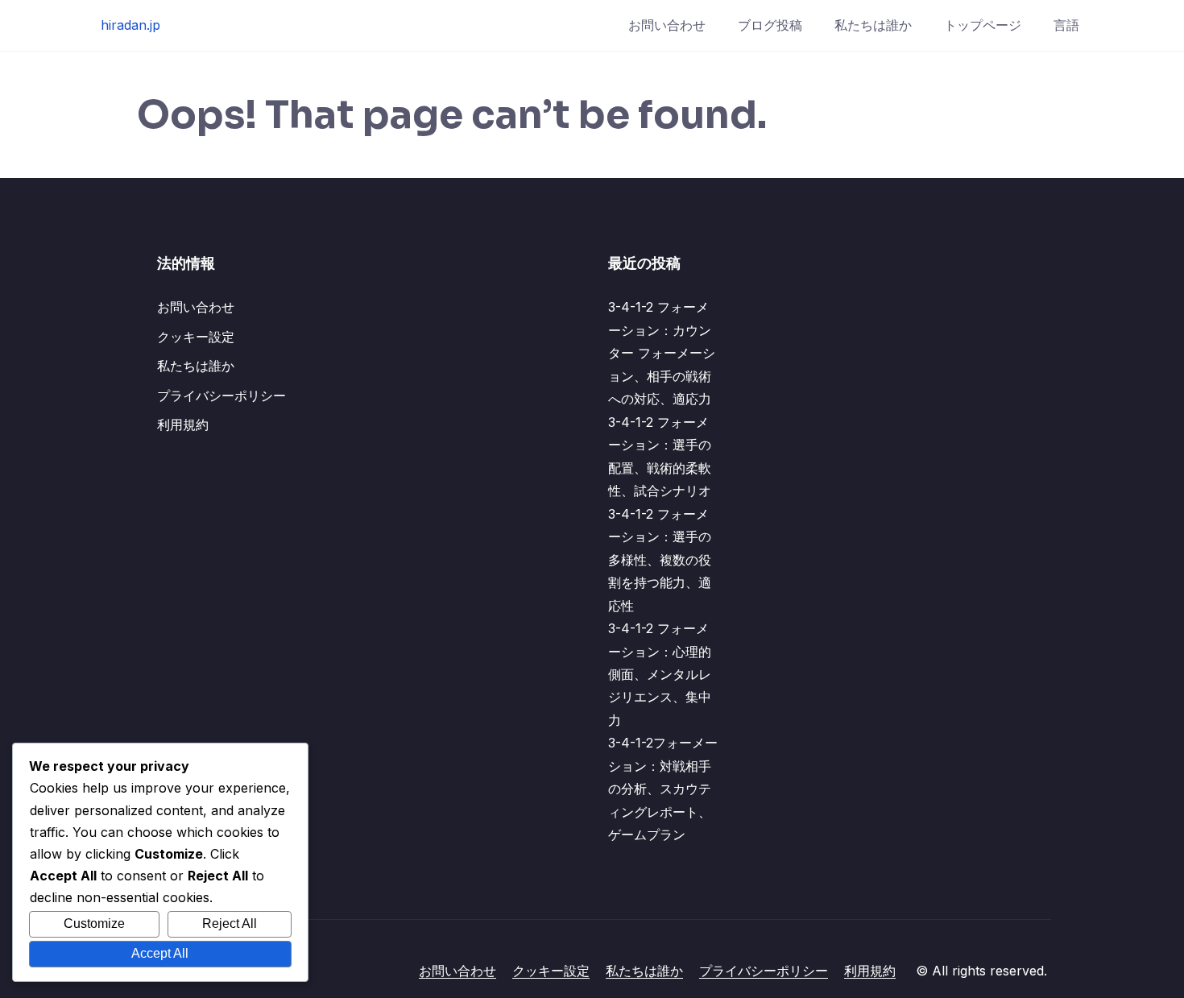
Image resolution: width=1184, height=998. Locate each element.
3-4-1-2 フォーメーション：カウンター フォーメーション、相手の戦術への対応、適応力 (661, 353)
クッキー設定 (195, 337)
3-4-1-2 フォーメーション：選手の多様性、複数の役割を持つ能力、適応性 (659, 560)
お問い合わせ (667, 25)
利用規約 (183, 424)
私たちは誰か (873, 25)
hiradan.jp (130, 25)
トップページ (982, 25)
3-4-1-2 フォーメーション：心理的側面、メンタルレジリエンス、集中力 (659, 674)
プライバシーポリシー (221, 395)
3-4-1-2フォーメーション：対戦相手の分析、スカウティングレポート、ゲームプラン (663, 789)
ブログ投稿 (770, 25)
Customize (94, 923)
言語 (1066, 25)
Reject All (229, 923)
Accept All (159, 953)
